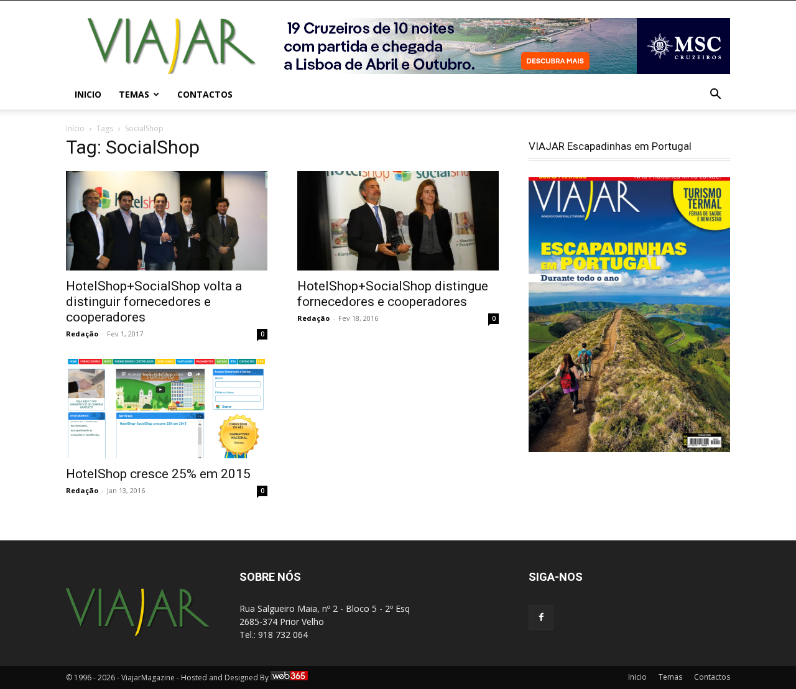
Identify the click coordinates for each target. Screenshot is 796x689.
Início (75, 128)
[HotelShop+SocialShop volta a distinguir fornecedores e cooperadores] (166, 221)
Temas (134, 94)
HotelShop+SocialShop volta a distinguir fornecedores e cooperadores (154, 302)
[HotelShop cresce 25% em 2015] (166, 408)
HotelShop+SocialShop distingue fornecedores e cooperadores (392, 294)
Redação (82, 333)
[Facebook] (541, 617)
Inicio (88, 94)
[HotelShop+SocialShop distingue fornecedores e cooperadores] (398, 221)
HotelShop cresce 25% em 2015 (158, 473)
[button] (715, 95)
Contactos (205, 94)
